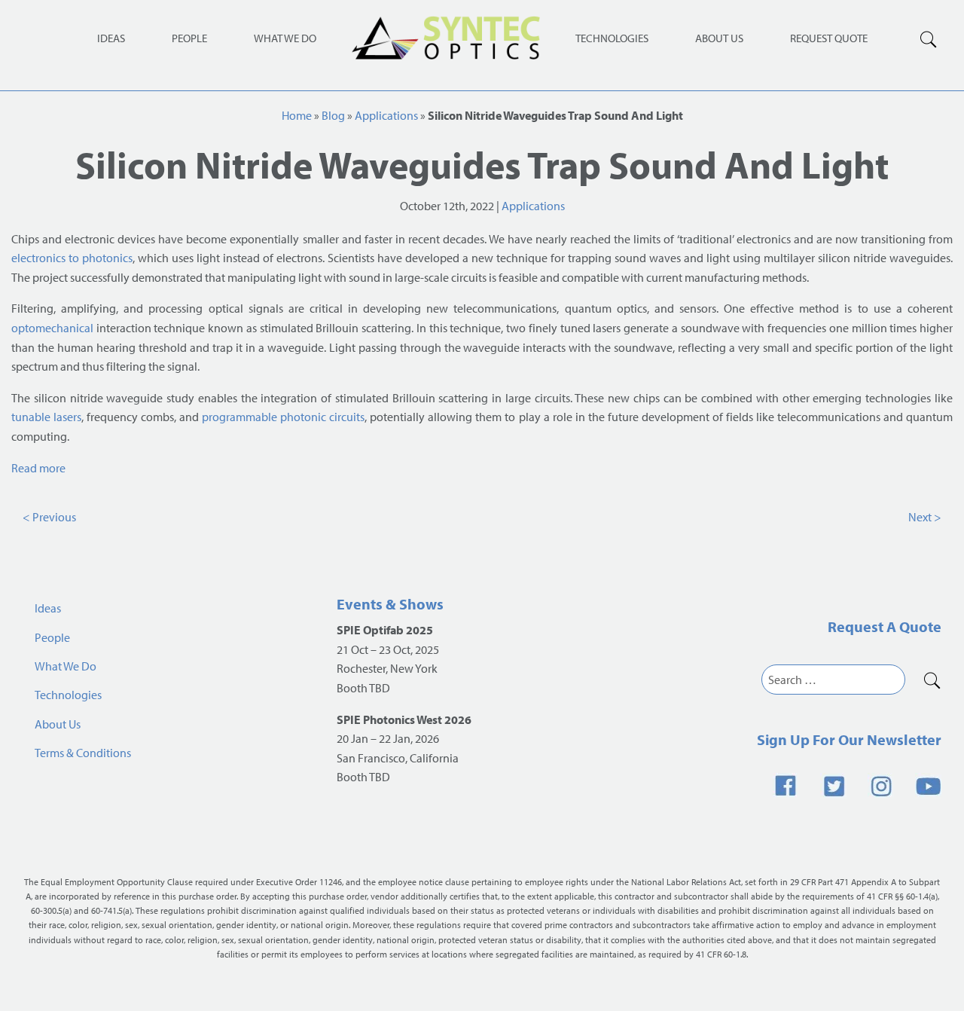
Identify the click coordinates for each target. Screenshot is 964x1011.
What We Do (285, 38)
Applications (386, 115)
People (189, 38)
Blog (333, 115)
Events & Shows (390, 603)
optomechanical (52, 327)
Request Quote (829, 38)
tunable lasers (46, 416)
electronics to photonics (72, 257)
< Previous (49, 516)
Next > (924, 516)
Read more (38, 467)
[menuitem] (612, 37)
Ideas (111, 38)
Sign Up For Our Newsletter (849, 739)
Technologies (611, 38)
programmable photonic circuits (283, 416)
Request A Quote (884, 626)
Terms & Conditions (83, 752)
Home (297, 115)
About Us (719, 38)
